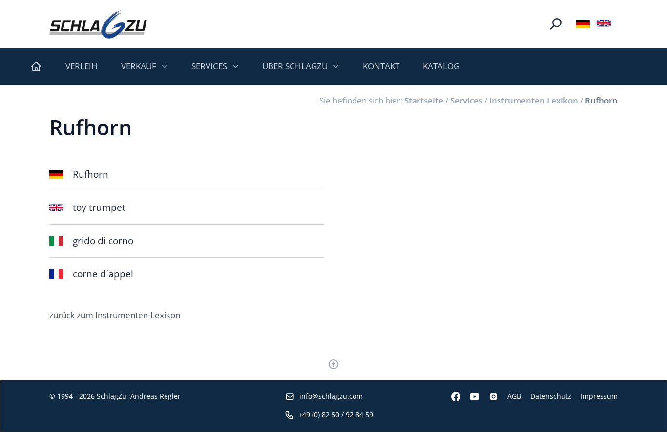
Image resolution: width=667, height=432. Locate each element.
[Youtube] (469, 396)
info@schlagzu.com (331, 396)
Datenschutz (550, 396)
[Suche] (556, 24)
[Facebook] (451, 396)
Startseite (423, 100)
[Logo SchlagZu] (98, 24)
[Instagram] (488, 396)
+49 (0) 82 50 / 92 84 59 (335, 414)
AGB (514, 396)
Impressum (599, 396)
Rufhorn (601, 100)
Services (466, 100)
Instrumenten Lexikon (533, 100)
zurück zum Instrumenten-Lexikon (114, 315)
